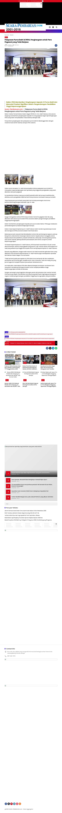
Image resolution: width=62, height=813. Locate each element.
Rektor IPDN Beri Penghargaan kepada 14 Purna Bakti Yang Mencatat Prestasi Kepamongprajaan (30, 338)
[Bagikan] (56, 45)
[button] (50, 27)
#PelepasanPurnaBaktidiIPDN (17, 332)
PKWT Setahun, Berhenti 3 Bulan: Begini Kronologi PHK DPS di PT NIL (22, 513)
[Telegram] (53, 348)
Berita (6, 37)
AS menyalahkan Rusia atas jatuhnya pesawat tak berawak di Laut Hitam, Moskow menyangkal (31, 485)
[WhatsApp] (56, 348)
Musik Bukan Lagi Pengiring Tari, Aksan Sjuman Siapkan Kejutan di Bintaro (24, 517)
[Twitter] (50, 348)
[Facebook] (47, 348)
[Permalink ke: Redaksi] (6, 45)
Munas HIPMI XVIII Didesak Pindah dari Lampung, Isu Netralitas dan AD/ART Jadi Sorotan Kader (12, 385)
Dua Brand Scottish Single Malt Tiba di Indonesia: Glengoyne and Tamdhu (48, 367)
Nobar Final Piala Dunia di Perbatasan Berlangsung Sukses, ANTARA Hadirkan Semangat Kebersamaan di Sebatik (30, 367)
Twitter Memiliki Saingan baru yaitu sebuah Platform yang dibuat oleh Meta (32, 497)
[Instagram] (17, 804)
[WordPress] (14, 804)
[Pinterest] (11, 804)
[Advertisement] (31, 89)
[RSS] (20, 804)
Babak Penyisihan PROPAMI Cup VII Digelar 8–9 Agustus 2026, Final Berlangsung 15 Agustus (28, 520)
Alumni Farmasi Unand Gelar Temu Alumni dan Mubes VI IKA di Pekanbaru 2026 (25, 510)
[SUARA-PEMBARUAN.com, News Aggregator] (25, 27)
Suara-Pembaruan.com (14, 109)
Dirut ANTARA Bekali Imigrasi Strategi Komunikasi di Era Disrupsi (30, 385)
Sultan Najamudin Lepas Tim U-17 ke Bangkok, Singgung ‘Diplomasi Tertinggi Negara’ (48, 385)
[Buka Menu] (53, 27)
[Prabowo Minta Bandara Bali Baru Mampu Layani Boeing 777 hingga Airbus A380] (13, 359)
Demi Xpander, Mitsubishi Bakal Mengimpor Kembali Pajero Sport (29, 479)
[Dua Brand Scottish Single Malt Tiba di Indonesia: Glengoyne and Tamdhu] (49, 359)
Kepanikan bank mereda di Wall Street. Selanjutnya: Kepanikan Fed (29, 491)
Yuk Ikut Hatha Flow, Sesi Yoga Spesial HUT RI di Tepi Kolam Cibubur (22, 515)
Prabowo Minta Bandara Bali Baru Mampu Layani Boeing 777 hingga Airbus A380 (12, 367)
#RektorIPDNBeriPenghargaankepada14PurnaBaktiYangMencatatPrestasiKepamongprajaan (30, 334)
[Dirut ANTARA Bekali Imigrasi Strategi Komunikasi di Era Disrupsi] (31, 376)
